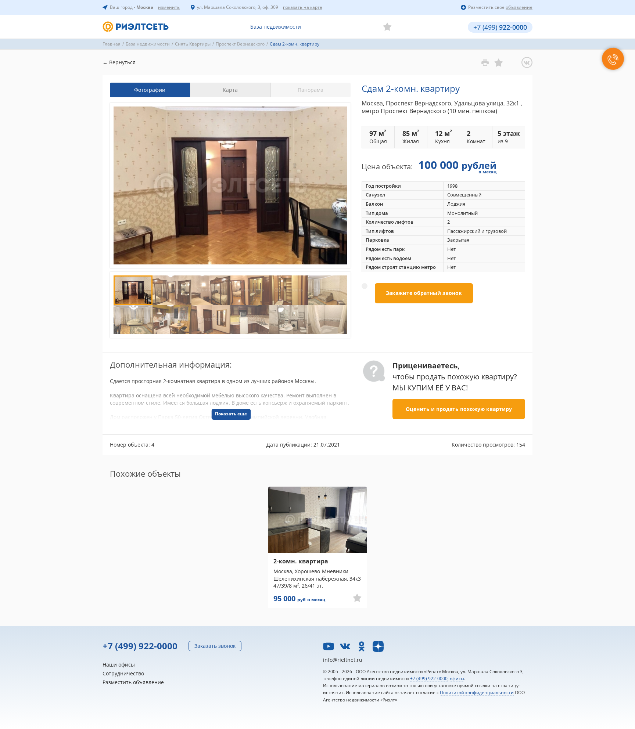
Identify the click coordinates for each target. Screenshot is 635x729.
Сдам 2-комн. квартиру (294, 44)
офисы (457, 678)
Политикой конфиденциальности (477, 692)
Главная (112, 44)
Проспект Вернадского (240, 44)
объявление (519, 7)
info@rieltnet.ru (342, 659)
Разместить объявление (133, 682)
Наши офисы (119, 664)
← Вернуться (119, 62)
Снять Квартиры (193, 44)
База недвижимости (275, 26)
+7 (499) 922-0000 (140, 646)
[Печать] (485, 62)
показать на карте (302, 7)
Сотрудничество (123, 673)
